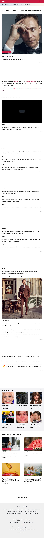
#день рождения (25, 360)
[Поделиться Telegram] (9, 56)
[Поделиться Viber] (12, 56)
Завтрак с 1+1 (16, 81)
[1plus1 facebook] (23, 506)
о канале (5, 509)
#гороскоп (17, 360)
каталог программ (36, 509)
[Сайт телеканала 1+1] (3, 1)
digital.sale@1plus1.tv (22, 530)
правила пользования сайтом (30, 513)
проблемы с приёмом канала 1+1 (22, 509)
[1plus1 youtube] (26, 506)
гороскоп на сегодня (31, 81)
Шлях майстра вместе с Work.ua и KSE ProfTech (20, 4)
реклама (11, 509)
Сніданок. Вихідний (6, 474)
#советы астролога (36, 360)
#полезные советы (5, 483)
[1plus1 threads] (19, 506)
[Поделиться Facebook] (10, 56)
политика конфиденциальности (14, 513)
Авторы (20, 511)
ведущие (15, 511)
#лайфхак (26, 455)
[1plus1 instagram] (17, 506)
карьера (9, 511)
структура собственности (30, 511)
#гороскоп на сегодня (7, 360)
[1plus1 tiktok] (21, 506)
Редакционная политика (22, 514)
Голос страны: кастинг (6, 4)
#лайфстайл (27, 483)
